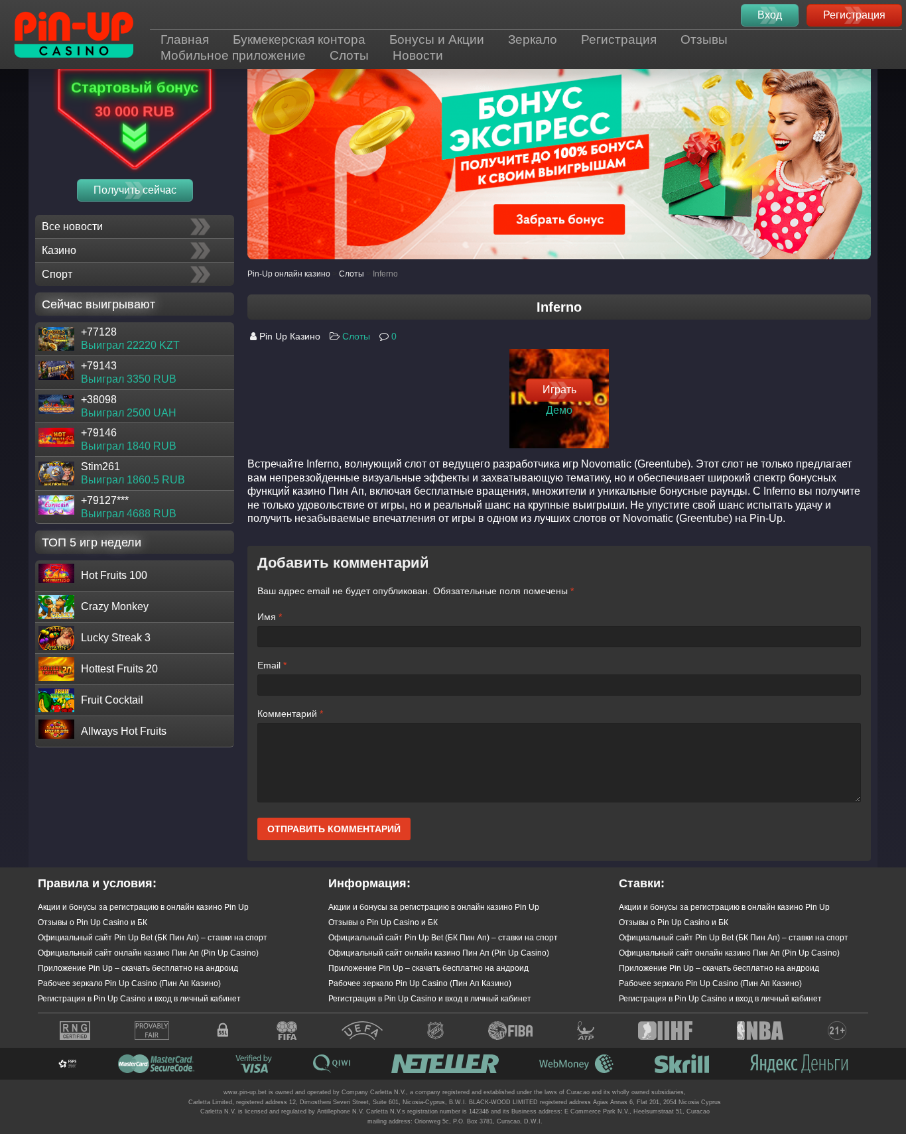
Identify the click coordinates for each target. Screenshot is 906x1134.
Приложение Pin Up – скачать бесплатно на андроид (138, 968)
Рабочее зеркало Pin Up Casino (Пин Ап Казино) (129, 983)
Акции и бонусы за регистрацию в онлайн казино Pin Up (143, 907)
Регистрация (619, 39)
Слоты (349, 55)
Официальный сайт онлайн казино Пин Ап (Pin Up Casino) (148, 953)
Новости (418, 55)
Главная (185, 39)
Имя (269, 616)
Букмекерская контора (299, 39)
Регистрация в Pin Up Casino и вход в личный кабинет (139, 998)
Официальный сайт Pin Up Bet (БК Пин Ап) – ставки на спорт (152, 937)
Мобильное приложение (233, 55)
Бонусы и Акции (436, 39)
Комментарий (290, 713)
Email (272, 665)
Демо (559, 409)
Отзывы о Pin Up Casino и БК (92, 922)
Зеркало (532, 39)
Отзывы (704, 39)
